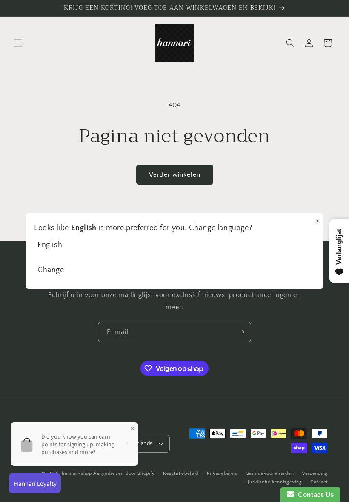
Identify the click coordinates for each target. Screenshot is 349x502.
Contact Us (314, 494)
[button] (18, 43)
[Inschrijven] (241, 332)
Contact (319, 482)
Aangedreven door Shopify (123, 473)
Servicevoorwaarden (270, 473)
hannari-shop (77, 473)
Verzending (315, 473)
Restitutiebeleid (180, 473)
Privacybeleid (222, 473)
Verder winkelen (174, 174)
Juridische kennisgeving (275, 482)
